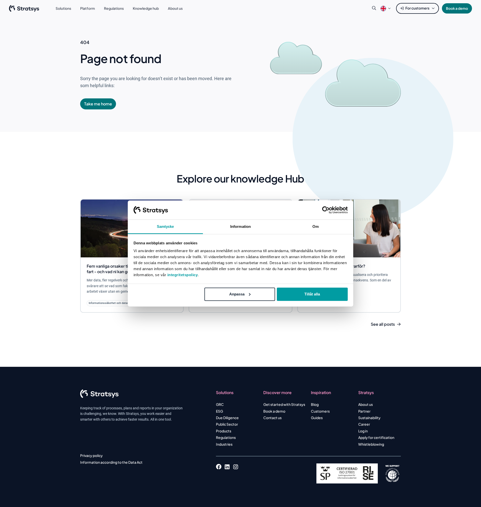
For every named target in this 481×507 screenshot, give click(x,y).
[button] (383, 8)
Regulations (226, 437)
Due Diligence (227, 417)
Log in (363, 431)
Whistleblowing (371, 444)
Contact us (272, 417)
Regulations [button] (114, 8)
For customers (417, 8)
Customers (320, 411)
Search (374, 8)
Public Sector (227, 424)
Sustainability (369, 417)
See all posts (383, 324)
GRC (220, 404)
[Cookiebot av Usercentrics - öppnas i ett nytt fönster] (326, 210)
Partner (364, 411)
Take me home (98, 103)
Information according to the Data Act (111, 462)
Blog (315, 404)
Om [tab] (315, 226)
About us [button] (175, 8)
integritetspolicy (182, 275)
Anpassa (237, 294)
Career (364, 424)
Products (223, 431)
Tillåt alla (312, 294)
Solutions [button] (63, 8)
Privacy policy (91, 455)
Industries (224, 444)
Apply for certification (376, 437)
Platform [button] (87, 8)
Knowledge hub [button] (146, 8)
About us (365, 404)
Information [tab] (240, 226)
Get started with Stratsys (284, 404)
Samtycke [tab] (165, 226)
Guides (317, 417)
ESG (219, 411)
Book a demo (457, 8)
